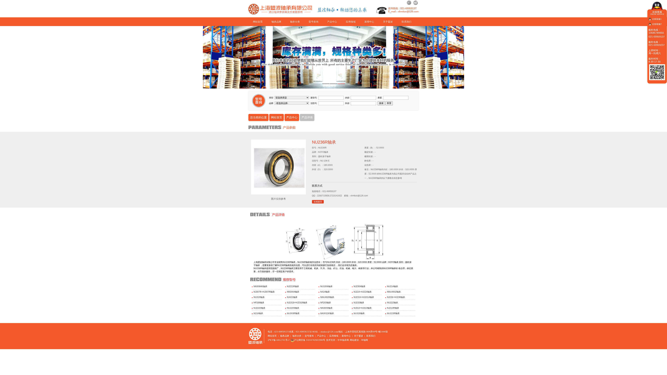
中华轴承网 (343, 340)
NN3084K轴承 (260, 286)
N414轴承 (325, 292)
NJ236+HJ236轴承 (396, 297)
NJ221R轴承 (293, 286)
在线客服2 (657, 24)
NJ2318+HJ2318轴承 (297, 302)
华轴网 (364, 340)
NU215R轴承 (393, 313)
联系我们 (406, 21)
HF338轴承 (259, 302)
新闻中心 (369, 21)
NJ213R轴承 (393, 308)
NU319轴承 (259, 297)
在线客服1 (657, 19)
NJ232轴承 (359, 302)
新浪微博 (415, 3)
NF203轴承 (325, 302)
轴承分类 (295, 21)
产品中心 (332, 21)
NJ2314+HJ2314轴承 (364, 297)
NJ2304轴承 (359, 286)
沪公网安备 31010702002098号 (309, 340)
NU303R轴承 (293, 313)
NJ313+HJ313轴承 (363, 308)
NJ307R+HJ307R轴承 (264, 292)
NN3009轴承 (326, 308)
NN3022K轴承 (327, 313)
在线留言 (318, 202)
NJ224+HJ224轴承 (363, 292)
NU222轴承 (392, 302)
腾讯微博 (409, 3)
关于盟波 (388, 21)
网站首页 (258, 21)
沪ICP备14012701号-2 (279, 340)
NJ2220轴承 (259, 308)
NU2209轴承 (293, 308)
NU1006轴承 (326, 286)
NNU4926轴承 (327, 297)
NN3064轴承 (293, 292)
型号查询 (313, 21)
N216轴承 (258, 313)
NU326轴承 (359, 313)
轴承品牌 (276, 21)
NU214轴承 (392, 286)
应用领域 (351, 21)
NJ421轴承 (292, 297)
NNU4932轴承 (394, 292)
